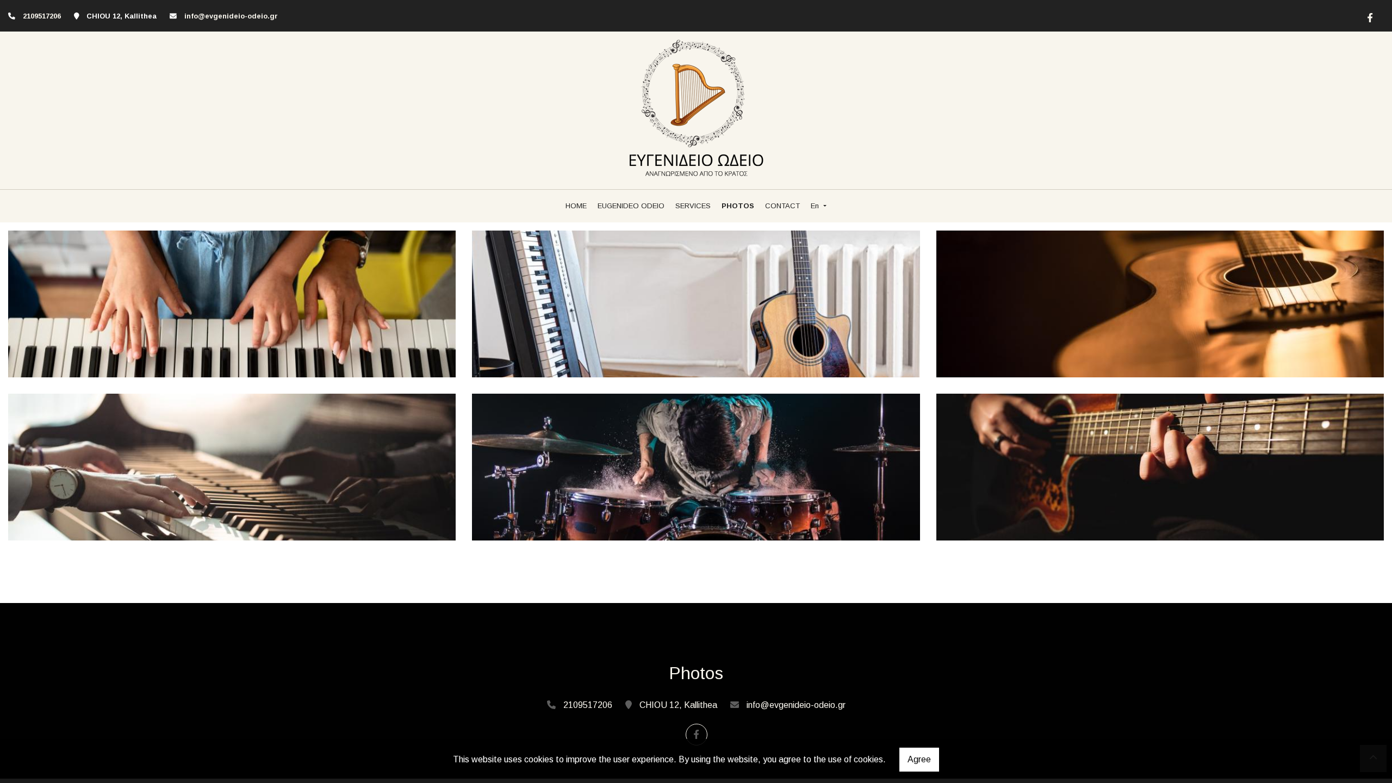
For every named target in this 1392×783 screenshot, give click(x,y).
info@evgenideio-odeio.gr (231, 16)
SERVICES (693, 206)
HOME (576, 206)
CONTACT (782, 206)
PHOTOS (738, 206)
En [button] (816, 206)
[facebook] (1369, 16)
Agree (919, 759)
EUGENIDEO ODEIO (631, 206)
